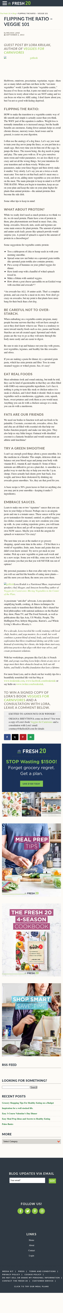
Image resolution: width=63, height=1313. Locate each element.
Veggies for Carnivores (41, 721)
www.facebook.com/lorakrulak (41, 680)
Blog (14, 13)
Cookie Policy (33, 1274)
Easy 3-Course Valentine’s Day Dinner (19, 1113)
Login (31, 1255)
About (31, 1245)
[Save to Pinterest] (23, 737)
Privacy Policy (11, 1274)
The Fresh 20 (5, 13)
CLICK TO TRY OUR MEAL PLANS (31, 1286)
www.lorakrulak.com (14, 680)
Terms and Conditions (42, 1271)
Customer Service (43, 1281)
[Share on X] (15, 737)
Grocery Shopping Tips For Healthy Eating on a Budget (28, 1102)
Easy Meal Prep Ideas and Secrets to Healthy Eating (26, 1118)
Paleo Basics (7, 1124)
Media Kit (8, 1271)
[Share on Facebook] (7, 737)
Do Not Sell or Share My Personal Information (31, 1278)
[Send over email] (31, 737)
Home (31, 1240)
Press (21, 1271)
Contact (31, 1250)
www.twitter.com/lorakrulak (29, 684)
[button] (5, 3)
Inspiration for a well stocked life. (17, 1108)
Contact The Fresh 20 (15, 1281)
